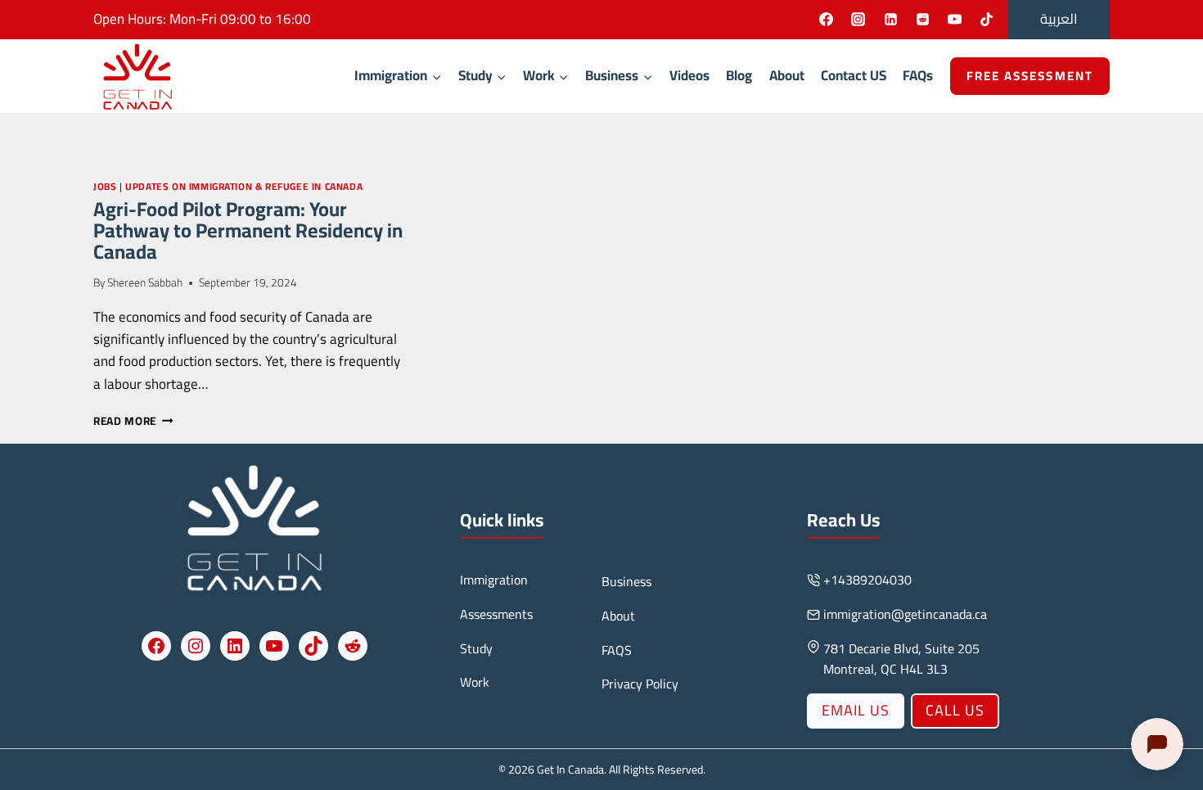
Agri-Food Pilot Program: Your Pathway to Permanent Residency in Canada (248, 231)
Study (476, 648)
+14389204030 (867, 579)
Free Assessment (1030, 76)
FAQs (918, 75)
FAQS (617, 650)
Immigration (494, 579)
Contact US (853, 75)
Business (626, 581)
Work (474, 682)
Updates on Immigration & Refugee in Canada (244, 186)
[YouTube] (954, 20)
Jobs (104, 186)
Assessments (496, 614)
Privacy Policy (640, 683)
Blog (739, 75)
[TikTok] (986, 20)
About (786, 75)
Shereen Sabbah (144, 282)
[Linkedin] (890, 20)
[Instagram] (858, 20)
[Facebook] (826, 20)
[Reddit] (922, 20)
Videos (689, 75)
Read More (133, 420)
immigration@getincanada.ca (905, 614)
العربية (1059, 19)
